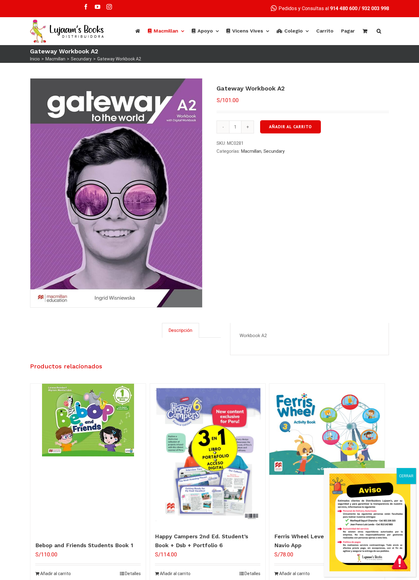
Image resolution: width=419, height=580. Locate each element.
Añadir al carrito (290, 126)
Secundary (274, 151)
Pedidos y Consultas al (317, 8)
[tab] (180, 330)
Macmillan (251, 151)
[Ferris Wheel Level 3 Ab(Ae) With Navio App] (327, 429)
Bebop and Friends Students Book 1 (84, 545)
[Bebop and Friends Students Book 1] (88, 420)
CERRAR (406, 476)
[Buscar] (379, 31)
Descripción (180, 330)
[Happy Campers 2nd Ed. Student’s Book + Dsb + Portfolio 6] (207, 455)
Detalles (133, 573)
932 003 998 (375, 8)
